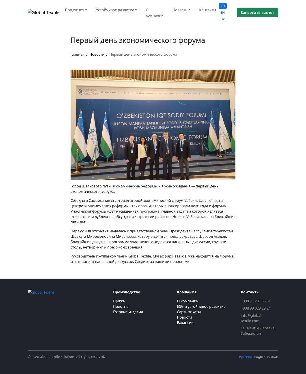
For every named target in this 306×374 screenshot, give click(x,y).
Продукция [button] (74, 9)
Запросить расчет (257, 12)
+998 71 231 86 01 (256, 301)
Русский (245, 357)
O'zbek (272, 357)
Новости (96, 54)
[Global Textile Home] (44, 12)
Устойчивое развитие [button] (115, 9)
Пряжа (119, 301)
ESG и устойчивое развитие (201, 306)
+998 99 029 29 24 (256, 308)
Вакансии (185, 322)
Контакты (207, 9)
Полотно (121, 306)
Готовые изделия (128, 311)
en (222, 12)
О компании (155, 12)
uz (222, 19)
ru (222, 6)
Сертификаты (189, 311)
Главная (77, 54)
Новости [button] (179, 9)
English (259, 357)
